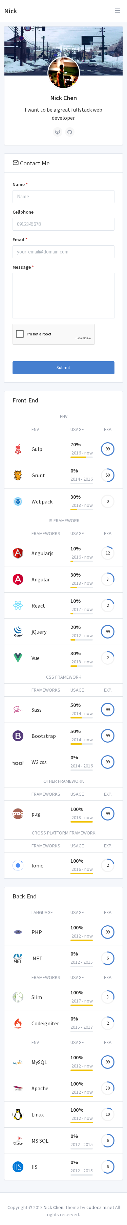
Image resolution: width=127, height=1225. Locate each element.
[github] (70, 132)
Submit (63, 367)
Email (20, 239)
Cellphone (23, 212)
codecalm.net (100, 1207)
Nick (10, 10)
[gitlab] (57, 132)
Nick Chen (53, 1207)
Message (23, 267)
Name (20, 184)
